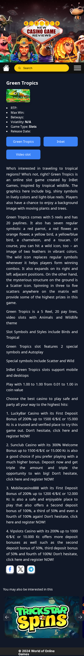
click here (61, 430)
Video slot (23, 154)
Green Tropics (23, 141)
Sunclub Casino (23, 444)
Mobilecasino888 (25, 488)
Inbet (61, 141)
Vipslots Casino (23, 531)
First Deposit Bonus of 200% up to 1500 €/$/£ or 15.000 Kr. (42, 419)
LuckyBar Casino (25, 413)
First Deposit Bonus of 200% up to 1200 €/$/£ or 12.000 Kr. (42, 494)
